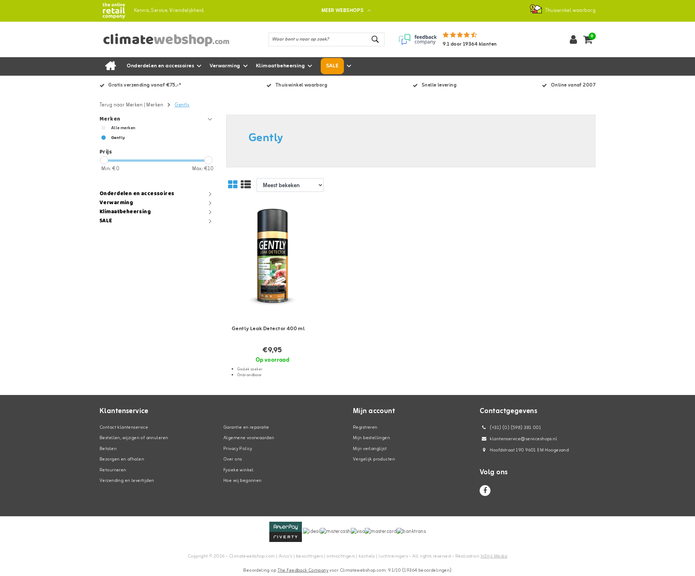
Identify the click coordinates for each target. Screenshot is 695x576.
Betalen (108, 449)
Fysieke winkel (238, 470)
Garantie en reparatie (246, 427)
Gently (182, 105)
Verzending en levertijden (127, 480)
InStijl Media (494, 556)
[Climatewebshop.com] (114, 10)
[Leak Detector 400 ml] (272, 258)
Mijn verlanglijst (370, 449)
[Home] (110, 66)
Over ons (232, 459)
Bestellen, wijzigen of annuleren (134, 438)
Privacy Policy (237, 449)
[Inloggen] (573, 39)
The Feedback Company (303, 570)
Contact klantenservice (124, 427)
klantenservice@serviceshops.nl (523, 439)
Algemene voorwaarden (248, 438)
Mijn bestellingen (371, 438)
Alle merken (123, 128)
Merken (154, 105)
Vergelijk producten (374, 459)
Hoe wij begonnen (242, 480)
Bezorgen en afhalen (122, 459)
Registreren (365, 427)
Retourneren (113, 470)
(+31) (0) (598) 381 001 (515, 428)
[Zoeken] (376, 39)
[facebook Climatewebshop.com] (485, 490)
